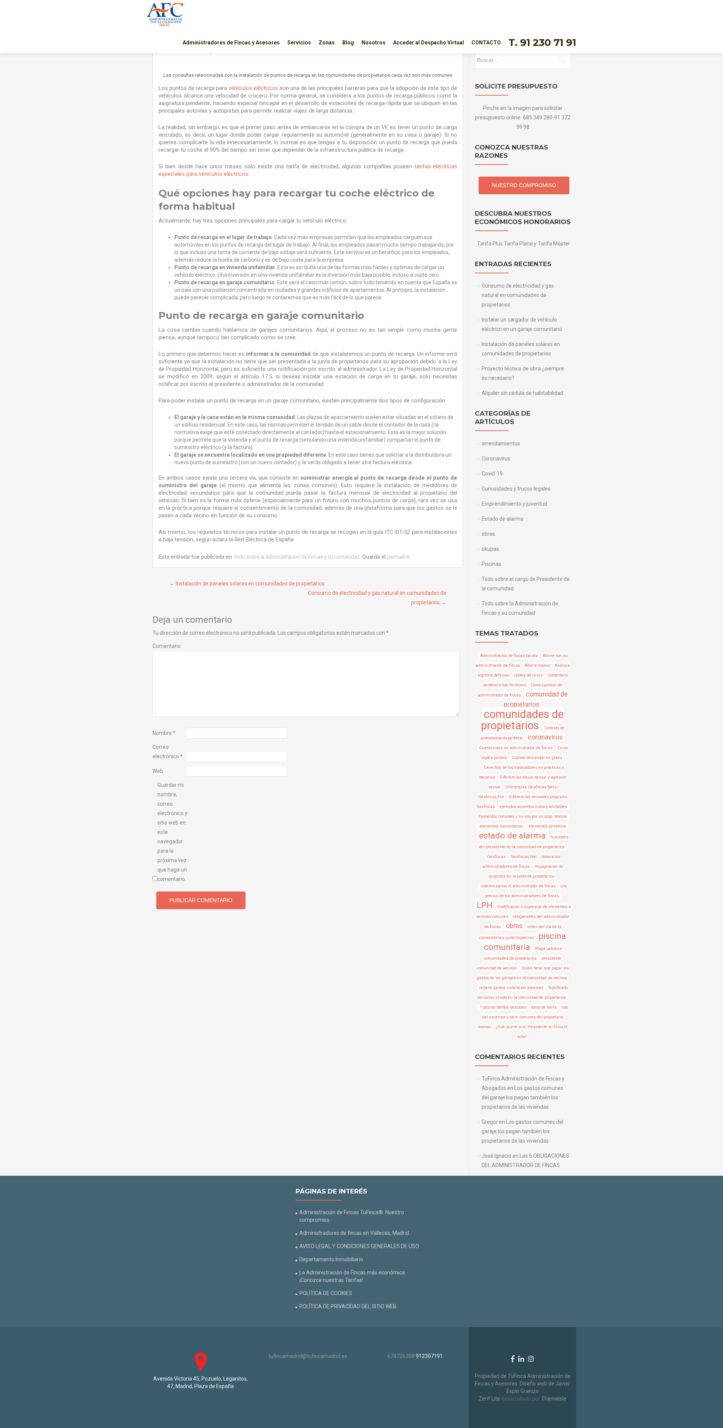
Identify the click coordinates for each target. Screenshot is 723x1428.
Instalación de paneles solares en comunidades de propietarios (247, 584)
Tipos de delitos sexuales (503, 1007)
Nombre (164, 733)
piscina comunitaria (525, 941)
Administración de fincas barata (509, 655)
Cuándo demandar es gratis (537, 757)
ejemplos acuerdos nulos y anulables (533, 806)
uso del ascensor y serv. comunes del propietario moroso (523, 1017)
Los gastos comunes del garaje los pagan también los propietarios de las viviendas (522, 1097)
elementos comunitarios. (502, 826)
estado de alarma (512, 835)
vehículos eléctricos (253, 88)
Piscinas (491, 564)
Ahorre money (537, 665)
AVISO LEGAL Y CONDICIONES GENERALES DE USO (359, 1246)
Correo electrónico (168, 751)
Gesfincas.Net (524, 856)
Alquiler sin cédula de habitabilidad (522, 393)
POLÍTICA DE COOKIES (325, 1293)
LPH (485, 905)
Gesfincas (496, 856)
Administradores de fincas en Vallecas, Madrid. (354, 1233)
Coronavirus (496, 459)
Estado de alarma (502, 519)
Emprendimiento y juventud (514, 504)
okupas (490, 549)
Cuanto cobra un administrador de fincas (515, 747)
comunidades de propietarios (522, 720)
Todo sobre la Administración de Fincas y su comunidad (296, 557)
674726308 (401, 1356)
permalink (398, 557)
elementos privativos (547, 826)
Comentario (167, 646)
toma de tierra (544, 1007)
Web (158, 771)
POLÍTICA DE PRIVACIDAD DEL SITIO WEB (348, 1306)
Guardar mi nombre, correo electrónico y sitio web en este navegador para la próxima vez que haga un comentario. (172, 832)
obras (488, 534)
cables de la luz (528, 675)
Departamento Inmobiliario (331, 1259)
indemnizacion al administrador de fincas (517, 886)
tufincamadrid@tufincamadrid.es (307, 1356)
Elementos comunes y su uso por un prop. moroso (522, 816)
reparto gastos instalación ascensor (511, 987)
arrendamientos (501, 443)
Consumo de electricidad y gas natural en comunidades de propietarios (518, 295)
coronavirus (545, 737)
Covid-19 (492, 474)
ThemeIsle (553, 1399)
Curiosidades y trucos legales (516, 489)
